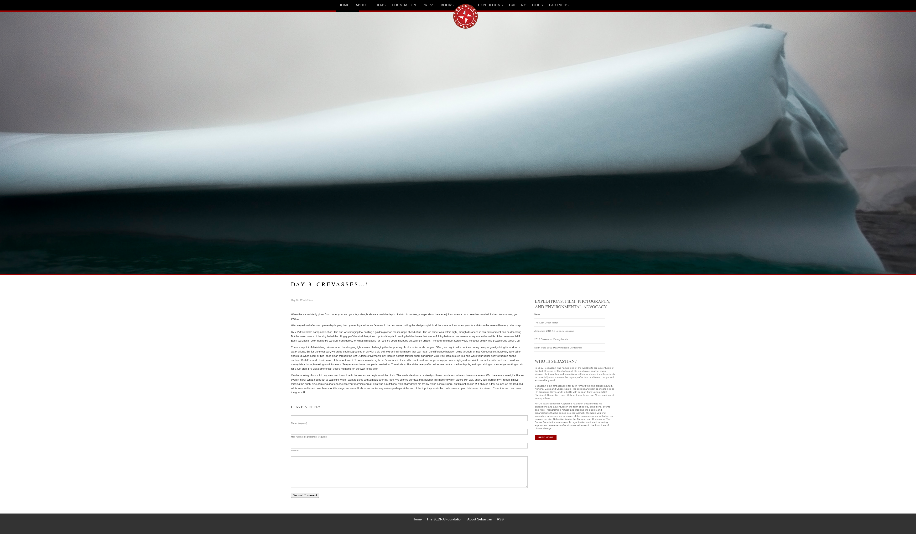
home (343, 5)
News (537, 314)
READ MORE (545, 437)
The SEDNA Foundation (445, 519)
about (362, 5)
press (428, 5)
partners (559, 5)
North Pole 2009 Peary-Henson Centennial (558, 347)
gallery (517, 5)
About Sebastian (479, 519)
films (380, 5)
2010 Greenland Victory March (551, 339)
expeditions (490, 5)
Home (417, 519)
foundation (404, 5)
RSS (500, 519)
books (447, 5)
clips (537, 5)
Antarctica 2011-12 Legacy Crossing (554, 331)
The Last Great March (546, 322)
